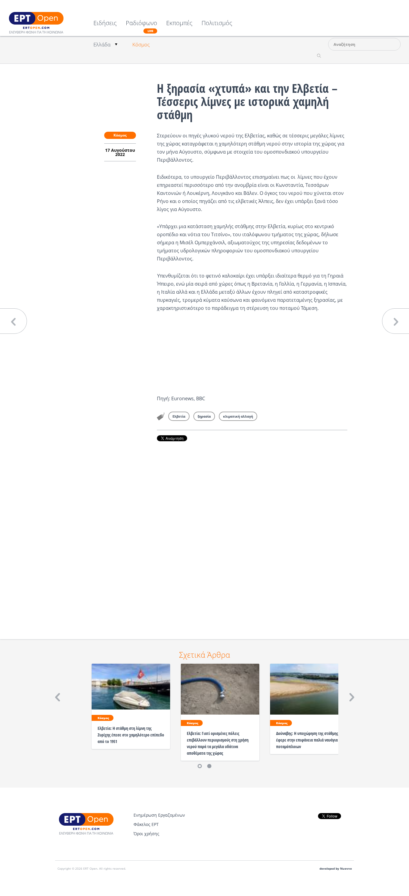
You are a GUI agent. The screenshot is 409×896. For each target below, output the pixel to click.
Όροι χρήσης (146, 833)
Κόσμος (141, 44)
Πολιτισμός (217, 23)
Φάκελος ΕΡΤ (146, 824)
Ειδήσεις (105, 23)
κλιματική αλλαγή (238, 416)
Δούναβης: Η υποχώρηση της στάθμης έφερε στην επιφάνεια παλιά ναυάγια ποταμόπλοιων (307, 739)
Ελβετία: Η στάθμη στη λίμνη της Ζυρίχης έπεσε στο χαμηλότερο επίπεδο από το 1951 (131, 734)
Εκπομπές (179, 23)
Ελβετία (178, 416)
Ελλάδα (101, 44)
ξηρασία (204, 416)
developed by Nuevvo (335, 869)
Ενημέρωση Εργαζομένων (159, 815)
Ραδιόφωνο (141, 26)
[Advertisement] (252, 532)
